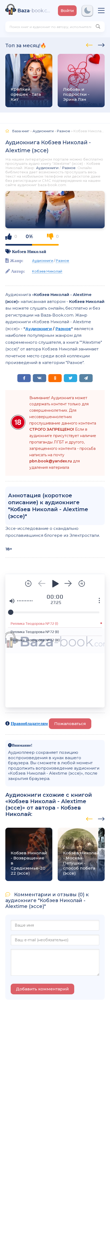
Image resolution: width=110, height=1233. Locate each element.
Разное (69, 168)
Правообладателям (29, 723)
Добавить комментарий (42, 988)
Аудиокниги (47, 168)
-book (35, 11)
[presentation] (89, 44)
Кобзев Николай (29, 251)
